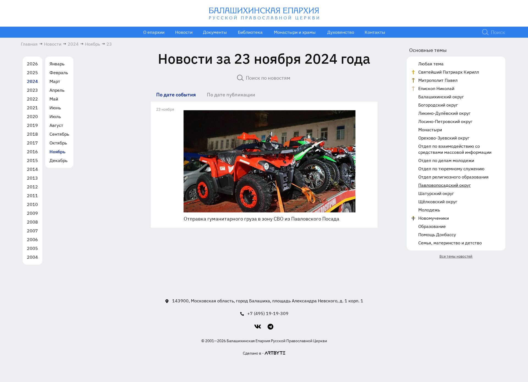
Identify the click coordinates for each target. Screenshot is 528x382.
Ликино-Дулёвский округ (444, 113)
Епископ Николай (436, 88)
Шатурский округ (436, 193)
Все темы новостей (455, 256)
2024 (32, 81)
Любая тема (431, 63)
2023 (32, 90)
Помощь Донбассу (437, 234)
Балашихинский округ (441, 96)
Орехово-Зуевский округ (443, 138)
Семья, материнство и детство (450, 243)
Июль (55, 116)
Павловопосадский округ (444, 185)
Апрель (57, 90)
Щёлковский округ (437, 201)
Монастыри (430, 129)
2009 (32, 213)
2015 (32, 160)
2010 (32, 204)
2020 (32, 116)
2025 (32, 72)
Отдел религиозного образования (453, 177)
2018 (32, 134)
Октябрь (58, 143)
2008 (32, 222)
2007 (32, 230)
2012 (32, 186)
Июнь (55, 107)
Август (56, 125)
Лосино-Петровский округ (445, 121)
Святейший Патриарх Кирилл (448, 72)
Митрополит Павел (438, 80)
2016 (32, 151)
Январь (57, 63)
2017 (32, 143)
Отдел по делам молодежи (446, 160)
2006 (32, 239)
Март (55, 81)
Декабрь (58, 160)
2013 (32, 178)
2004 (32, 257)
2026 (32, 63)
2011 (32, 195)
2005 (32, 248)
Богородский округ (438, 105)
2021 (32, 107)
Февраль (59, 72)
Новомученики (433, 218)
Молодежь (429, 210)
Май (54, 99)
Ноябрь (57, 151)
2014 (32, 169)
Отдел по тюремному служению (451, 168)
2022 (32, 99)
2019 (32, 125)
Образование (432, 226)
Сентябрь (59, 134)
